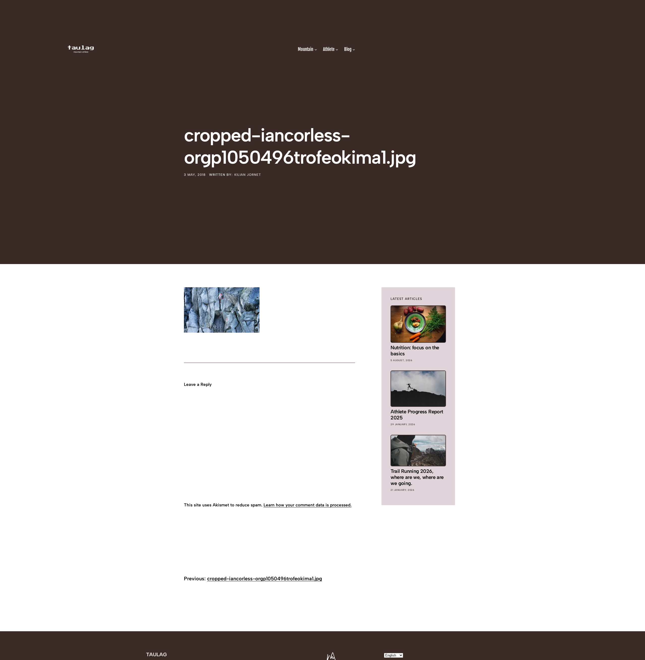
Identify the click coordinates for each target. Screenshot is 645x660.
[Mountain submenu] (315, 49)
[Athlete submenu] (337, 49)
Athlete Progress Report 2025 (417, 415)
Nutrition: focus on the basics (415, 351)
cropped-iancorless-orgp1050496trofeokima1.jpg (264, 579)
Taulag (156, 654)
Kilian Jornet (247, 175)
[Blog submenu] (353, 49)
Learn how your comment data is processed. (307, 504)
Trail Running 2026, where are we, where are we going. (417, 477)
